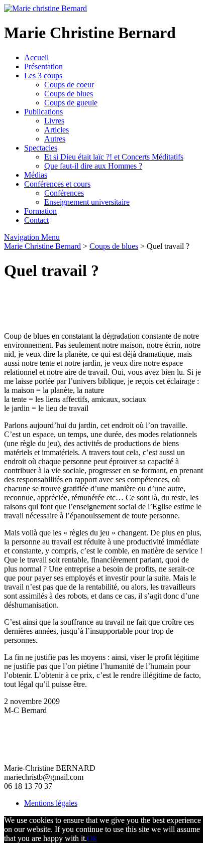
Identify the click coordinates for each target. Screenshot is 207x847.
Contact (36, 220)
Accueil (36, 57)
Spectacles (40, 148)
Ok (92, 838)
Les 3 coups (43, 75)
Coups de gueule (70, 102)
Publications (43, 111)
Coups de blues (68, 93)
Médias (35, 175)
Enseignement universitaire (87, 202)
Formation (40, 211)
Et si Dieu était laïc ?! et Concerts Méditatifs (113, 157)
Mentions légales (50, 803)
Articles (56, 129)
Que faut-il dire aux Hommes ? (93, 166)
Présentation (43, 66)
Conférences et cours (57, 184)
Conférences (64, 193)
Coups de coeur (69, 84)
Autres (54, 138)
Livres (54, 120)
